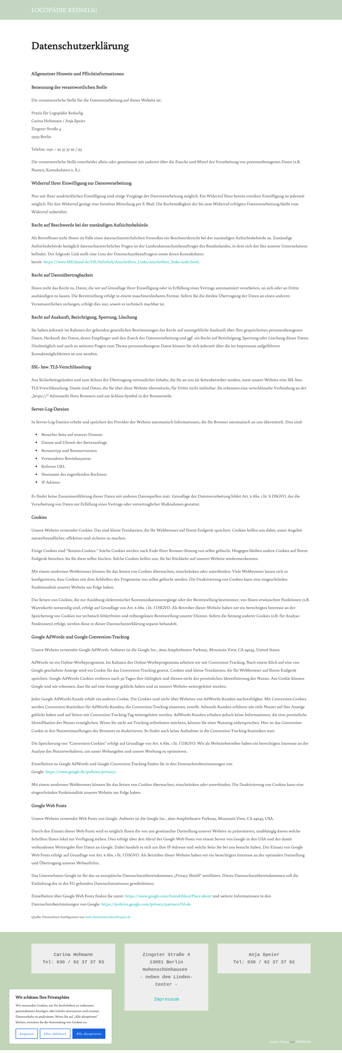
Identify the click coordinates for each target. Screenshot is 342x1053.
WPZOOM (303, 1042)
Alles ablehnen (55, 1034)
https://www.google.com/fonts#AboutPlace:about (168, 895)
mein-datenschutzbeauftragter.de (108, 917)
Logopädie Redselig (64, 10)
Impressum (166, 999)
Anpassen (27, 1034)
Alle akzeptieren (88, 1034)
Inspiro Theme (279, 1042)
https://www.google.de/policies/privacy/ (80, 771)
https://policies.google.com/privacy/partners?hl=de (146, 904)
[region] (60, 1016)
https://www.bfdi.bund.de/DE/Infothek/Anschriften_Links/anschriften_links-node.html (121, 261)
